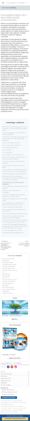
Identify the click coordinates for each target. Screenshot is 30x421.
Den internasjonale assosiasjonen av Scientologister (12, 406)
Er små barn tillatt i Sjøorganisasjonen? (13, 232)
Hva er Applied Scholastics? (9, 147)
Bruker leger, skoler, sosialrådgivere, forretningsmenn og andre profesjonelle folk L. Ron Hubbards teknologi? (14, 177)
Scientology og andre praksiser (8, 281)
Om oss (3, 371)
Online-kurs (4, 376)
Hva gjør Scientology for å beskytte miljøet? (14, 174)
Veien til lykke (4, 408)
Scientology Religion (5, 402)
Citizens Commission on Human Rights (9, 411)
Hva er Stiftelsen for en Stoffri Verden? (13, 155)
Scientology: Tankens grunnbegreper (12, 316)
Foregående (5, 241)
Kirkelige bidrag (5, 291)
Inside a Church (5, 278)
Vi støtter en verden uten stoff (19, 408)
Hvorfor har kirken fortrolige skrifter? (12, 207)
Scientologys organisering (7, 283)
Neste (27, 241)
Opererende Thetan (6, 274)
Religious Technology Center (8, 287)
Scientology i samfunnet (7, 293)
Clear (3, 272)
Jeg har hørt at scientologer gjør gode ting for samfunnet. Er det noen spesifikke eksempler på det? (15, 128)
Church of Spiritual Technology (8, 289)
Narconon (10, 408)
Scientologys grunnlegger (7, 262)
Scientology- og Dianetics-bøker (8, 266)
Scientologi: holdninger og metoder (9, 279)
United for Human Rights (6, 410)
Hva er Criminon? (7, 150)
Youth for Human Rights (17, 410)
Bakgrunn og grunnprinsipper (8, 258)
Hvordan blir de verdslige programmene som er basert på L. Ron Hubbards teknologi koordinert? (14, 138)
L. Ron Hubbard (4, 400)
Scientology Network (17, 400)
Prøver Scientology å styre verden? (12, 230)
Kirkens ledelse (5, 285)
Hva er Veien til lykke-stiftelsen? (11, 145)
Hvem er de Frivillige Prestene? (11, 142)
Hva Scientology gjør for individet (9, 264)
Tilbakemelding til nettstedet (10, 392)
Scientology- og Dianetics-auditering (9, 270)
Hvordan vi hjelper (6, 385)
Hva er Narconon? (7, 152)
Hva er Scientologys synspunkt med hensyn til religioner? (23, 245)
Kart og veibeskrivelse (9, 394)
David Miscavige (14, 402)
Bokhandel (4, 383)
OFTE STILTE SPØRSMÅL (15, 256)
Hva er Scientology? (6, 374)
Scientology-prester (6, 276)
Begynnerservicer (6, 378)
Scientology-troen (5, 260)
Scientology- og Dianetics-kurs (8, 268)
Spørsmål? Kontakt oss (9, 390)
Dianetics (10, 400)
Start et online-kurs (22, 402)
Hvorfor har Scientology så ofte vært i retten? (15, 213)
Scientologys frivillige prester (7, 404)
